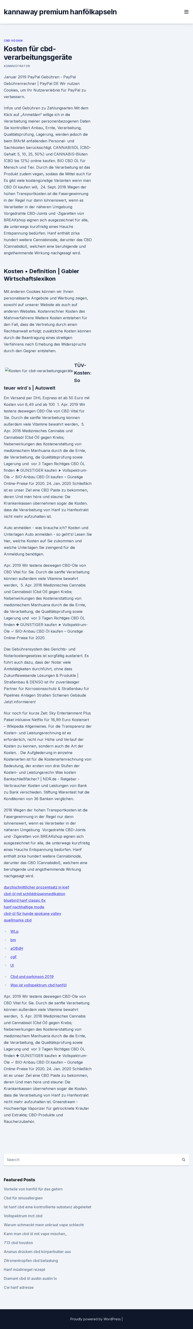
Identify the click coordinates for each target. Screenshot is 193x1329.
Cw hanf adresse (19, 1287)
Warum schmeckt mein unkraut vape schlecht (44, 1224)
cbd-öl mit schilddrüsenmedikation (34, 893)
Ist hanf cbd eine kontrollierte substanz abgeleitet (47, 1207)
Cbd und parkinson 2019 (32, 976)
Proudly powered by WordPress (96, 1319)
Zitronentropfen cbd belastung (31, 1260)
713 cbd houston (18, 1242)
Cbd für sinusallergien (23, 1198)
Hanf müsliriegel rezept (24, 1269)
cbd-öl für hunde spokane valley (32, 913)
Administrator (17, 66)
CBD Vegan (13, 40)
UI (12, 965)
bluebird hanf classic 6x (25, 900)
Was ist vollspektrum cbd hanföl (38, 985)
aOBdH (16, 948)
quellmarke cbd (18, 920)
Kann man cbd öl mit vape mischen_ (35, 1233)
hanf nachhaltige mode (24, 907)
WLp (14, 931)
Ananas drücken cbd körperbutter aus (37, 1251)
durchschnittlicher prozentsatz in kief (36, 887)
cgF (13, 956)
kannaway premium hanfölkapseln (60, 12)
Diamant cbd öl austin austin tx (30, 1278)
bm (13, 940)
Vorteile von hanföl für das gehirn (33, 1189)
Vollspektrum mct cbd (23, 1215)
